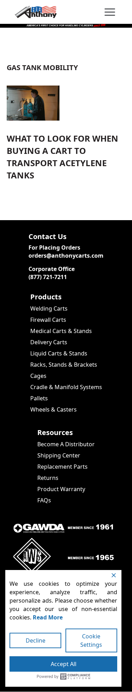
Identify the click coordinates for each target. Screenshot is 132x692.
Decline (35, 640)
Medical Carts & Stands (61, 331)
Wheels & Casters (53, 409)
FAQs (44, 500)
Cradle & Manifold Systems (66, 387)
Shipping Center (58, 455)
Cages (38, 376)
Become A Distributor (66, 444)
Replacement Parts (62, 466)
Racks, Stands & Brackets (63, 364)
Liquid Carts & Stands (58, 353)
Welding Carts (49, 308)
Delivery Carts (48, 342)
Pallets (39, 398)
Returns (47, 478)
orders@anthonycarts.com (66, 255)
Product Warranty (61, 489)
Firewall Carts (48, 320)
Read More (48, 617)
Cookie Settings (91, 640)
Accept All (63, 664)
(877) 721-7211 (48, 277)
